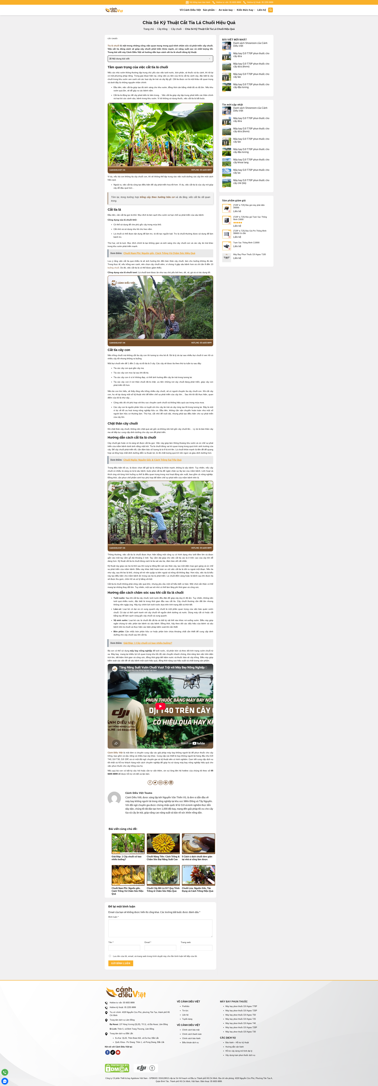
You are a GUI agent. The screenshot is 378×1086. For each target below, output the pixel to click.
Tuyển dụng (187, 1019)
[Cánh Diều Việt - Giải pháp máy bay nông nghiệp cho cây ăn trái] (119, 10)
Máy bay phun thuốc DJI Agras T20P (241, 1027)
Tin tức (185, 1010)
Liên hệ (261, 10)
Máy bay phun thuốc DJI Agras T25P (241, 1010)
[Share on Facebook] (150, 782)
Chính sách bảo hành (191, 1038)
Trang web (186, 942)
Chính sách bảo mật (190, 1030)
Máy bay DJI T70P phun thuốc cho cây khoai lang (251, 161)
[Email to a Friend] (160, 782)
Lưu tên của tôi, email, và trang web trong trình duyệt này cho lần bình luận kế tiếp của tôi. (155, 956)
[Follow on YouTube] (118, 1052)
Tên (110, 942)
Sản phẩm (209, 10)
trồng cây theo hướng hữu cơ (157, 197)
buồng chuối (113, 267)
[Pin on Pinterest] (165, 782)
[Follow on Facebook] (107, 1052)
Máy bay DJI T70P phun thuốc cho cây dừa (251, 54)
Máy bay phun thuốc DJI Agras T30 (240, 1032)
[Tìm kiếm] (270, 10)
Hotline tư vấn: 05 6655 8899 (228, 2)
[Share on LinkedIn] (171, 782)
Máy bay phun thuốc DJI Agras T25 (240, 1019)
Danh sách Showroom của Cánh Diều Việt (250, 44)
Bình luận (113, 917)
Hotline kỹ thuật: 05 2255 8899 (260, 2)
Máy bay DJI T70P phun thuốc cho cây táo (251, 75)
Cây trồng (162, 29)
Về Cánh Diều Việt (190, 10)
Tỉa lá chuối (114, 45)
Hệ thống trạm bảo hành (200, 2)
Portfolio (185, 1006)
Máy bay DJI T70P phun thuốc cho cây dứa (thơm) (251, 65)
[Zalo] (4, 1081)
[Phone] (4, 1072)
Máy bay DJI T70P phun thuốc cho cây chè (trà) (251, 181)
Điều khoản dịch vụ (190, 1042)
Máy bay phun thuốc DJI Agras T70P (241, 1006)
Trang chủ (148, 29)
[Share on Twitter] (155, 782)
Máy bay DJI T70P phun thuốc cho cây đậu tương (251, 85)
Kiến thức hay (245, 10)
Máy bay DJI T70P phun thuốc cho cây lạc (251, 171)
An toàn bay (226, 10)
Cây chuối (176, 29)
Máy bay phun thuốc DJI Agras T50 (240, 1015)
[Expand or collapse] (209, 58)
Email (148, 942)
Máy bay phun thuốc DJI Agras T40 (240, 1023)
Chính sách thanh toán (192, 1034)
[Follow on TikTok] (112, 1052)
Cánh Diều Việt (115, 752)
